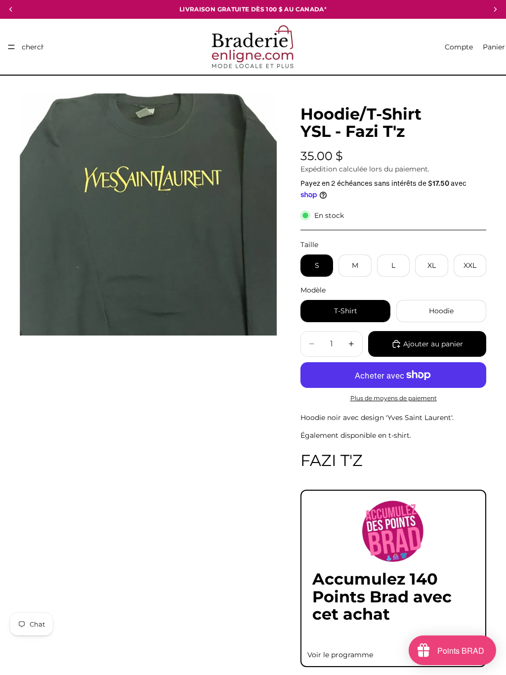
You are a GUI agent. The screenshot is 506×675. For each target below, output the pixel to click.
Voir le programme (340, 654)
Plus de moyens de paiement (393, 398)
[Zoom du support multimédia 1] (148, 214)
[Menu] (11, 47)
